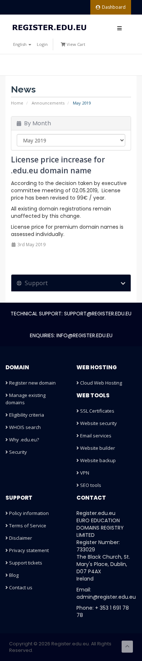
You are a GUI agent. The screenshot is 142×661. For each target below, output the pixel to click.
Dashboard (114, 7)
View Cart (75, 44)
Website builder (97, 448)
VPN (84, 472)
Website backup (97, 460)
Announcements (48, 103)
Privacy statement (28, 550)
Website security (98, 423)
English (20, 44)
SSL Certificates (96, 411)
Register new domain (32, 382)
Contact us (20, 587)
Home (17, 103)
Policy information (28, 513)
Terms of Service (27, 525)
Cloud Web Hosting (100, 382)
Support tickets (25, 562)
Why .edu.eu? (23, 439)
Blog (13, 575)
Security (17, 452)
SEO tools (90, 485)
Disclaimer (20, 538)
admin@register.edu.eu (106, 597)
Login (42, 44)
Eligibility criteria (26, 415)
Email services (95, 435)
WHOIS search (24, 427)
